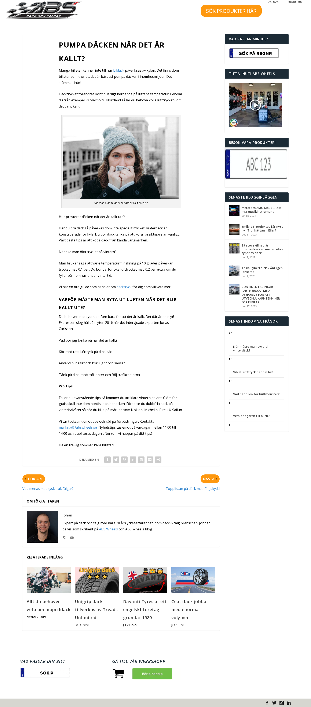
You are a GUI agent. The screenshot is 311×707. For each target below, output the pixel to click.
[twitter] (274, 703)
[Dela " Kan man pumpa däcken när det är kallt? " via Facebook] (107, 459)
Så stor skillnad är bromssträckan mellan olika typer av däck (262, 249)
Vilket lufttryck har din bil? (253, 372)
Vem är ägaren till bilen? (251, 416)
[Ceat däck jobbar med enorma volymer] (193, 580)
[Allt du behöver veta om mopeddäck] (49, 580)
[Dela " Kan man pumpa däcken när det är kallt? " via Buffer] (141, 459)
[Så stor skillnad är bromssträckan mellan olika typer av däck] (234, 248)
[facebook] (267, 703)
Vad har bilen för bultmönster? (256, 394)
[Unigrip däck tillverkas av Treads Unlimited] (97, 580)
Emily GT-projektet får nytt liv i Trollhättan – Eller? (262, 228)
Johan (67, 515)
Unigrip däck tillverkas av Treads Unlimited (96, 609)
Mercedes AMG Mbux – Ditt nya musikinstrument (262, 210)
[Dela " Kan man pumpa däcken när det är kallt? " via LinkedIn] (133, 459)
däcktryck (124, 287)
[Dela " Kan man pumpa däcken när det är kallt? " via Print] (158, 459)
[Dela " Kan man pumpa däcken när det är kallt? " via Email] (150, 459)
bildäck (118, 70)
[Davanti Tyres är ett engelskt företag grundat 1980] (145, 580)
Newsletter (294, 1)
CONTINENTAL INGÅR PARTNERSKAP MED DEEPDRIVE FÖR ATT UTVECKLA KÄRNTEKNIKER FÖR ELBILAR (261, 294)
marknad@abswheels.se (78, 427)
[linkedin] (289, 703)
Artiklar (273, 1)
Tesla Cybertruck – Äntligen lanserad (262, 270)
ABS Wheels (108, 529)
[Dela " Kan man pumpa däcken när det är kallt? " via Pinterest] (124, 459)
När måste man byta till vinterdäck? (251, 348)
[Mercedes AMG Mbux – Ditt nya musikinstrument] (234, 210)
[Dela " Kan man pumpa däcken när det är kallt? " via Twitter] (116, 459)
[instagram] (281, 703)
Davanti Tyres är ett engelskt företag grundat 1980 (145, 609)
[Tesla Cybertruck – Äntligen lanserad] (234, 271)
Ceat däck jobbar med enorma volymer (189, 609)
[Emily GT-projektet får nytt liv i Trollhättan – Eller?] (234, 229)
